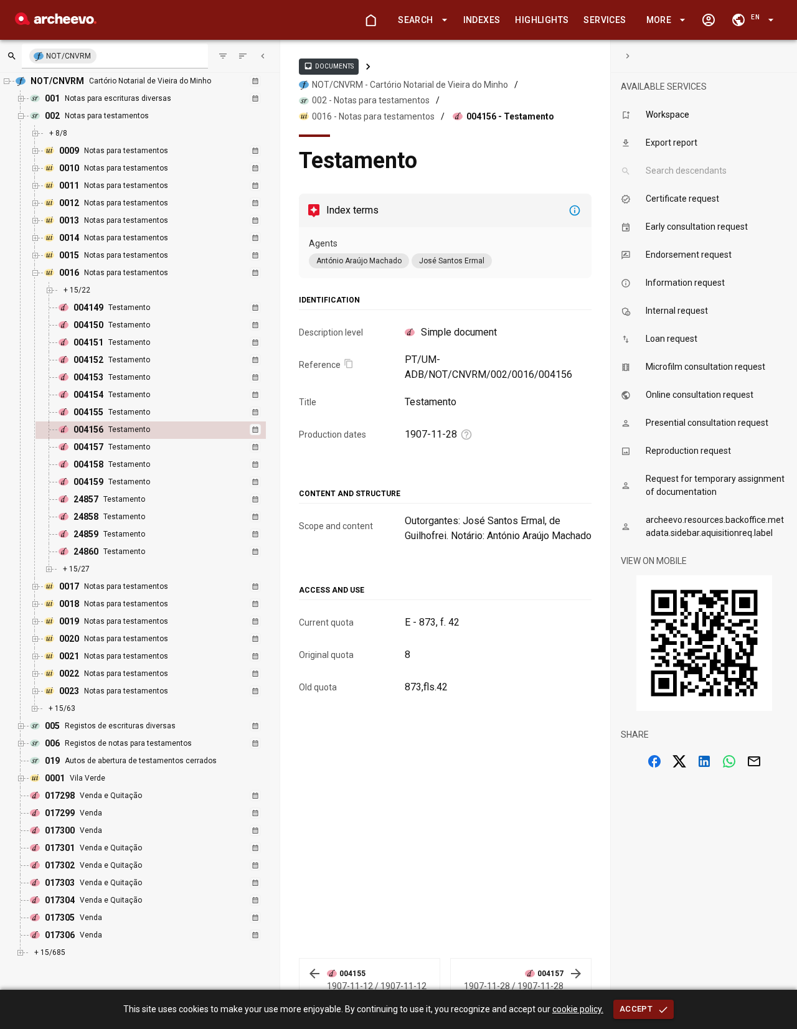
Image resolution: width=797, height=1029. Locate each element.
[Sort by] (223, 56)
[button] (420, 20)
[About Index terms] (574, 210)
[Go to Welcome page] (370, 19)
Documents (329, 66)
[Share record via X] (679, 761)
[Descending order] (243, 56)
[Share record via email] (754, 761)
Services (604, 20)
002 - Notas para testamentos (371, 100)
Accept (636, 1008)
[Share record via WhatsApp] (729, 761)
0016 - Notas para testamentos (373, 116)
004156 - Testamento (510, 116)
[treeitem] (164, 430)
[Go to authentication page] (708, 19)
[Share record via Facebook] (654, 761)
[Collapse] (263, 56)
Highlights (541, 20)
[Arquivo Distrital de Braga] (56, 21)
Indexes (482, 20)
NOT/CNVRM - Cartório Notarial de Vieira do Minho (410, 85)
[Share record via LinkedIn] (704, 761)
